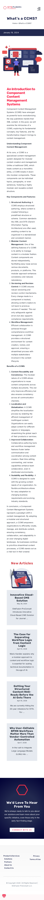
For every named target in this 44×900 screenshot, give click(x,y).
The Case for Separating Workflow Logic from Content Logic (22, 640)
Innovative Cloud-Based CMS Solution (22, 597)
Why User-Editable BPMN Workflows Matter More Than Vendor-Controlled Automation (22, 734)
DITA (25, 222)
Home (14, 23)
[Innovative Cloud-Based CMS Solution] (22, 578)
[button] (4, 896)
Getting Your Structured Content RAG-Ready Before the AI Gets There (22, 692)
